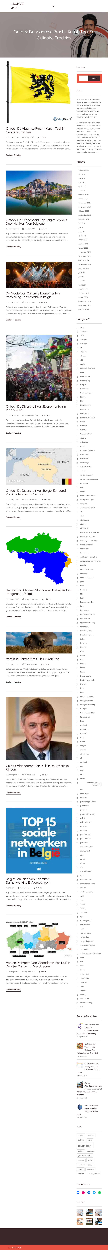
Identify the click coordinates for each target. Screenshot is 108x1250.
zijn (81, 1007)
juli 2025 (81, 223)
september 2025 (84, 215)
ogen (82, 770)
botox (82, 422)
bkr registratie (85, 405)
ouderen (83, 798)
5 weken (83, 344)
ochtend (83, 762)
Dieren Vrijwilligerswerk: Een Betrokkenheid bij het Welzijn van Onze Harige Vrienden (89, 1089)
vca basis (83, 929)
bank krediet (85, 376)
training (83, 908)
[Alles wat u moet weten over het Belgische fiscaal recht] (80, 1107)
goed (82, 582)
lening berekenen (86, 701)
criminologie (84, 463)
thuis (82, 900)
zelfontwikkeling (86, 1003)
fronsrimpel (84, 553)
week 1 (82, 966)
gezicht (83, 565)
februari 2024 (83, 293)
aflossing (83, 352)
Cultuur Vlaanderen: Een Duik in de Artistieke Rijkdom (37, 767)
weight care (84, 974)
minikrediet (84, 725)
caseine (83, 438)
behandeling (85, 381)
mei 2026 (82, 182)
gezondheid (81, 1160)
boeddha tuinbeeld (87, 418)
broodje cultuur (86, 434)
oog (81, 789)
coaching (83, 446)
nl (81, 758)
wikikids (83, 990)
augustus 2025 (83, 219)
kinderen (83, 647)
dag (81, 487)
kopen (82, 668)
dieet (90, 1140)
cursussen (84, 483)
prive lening (84, 826)
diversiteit (84, 1146)
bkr (81, 401)
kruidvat (83, 684)
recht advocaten (86, 847)
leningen (83, 709)
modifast (83, 733)
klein (82, 651)
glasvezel (83, 573)
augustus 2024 (83, 269)
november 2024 (84, 256)
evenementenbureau (88, 536)
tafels (82, 896)
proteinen (84, 843)
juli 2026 (81, 174)
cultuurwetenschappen (89, 479)
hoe (81, 598)
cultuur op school (86, 475)
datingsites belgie (87, 500)
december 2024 (84, 252)
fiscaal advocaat (86, 545)
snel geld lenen (86, 871)
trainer (82, 904)
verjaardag (84, 937)
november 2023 (84, 305)
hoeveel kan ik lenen (87, 602)
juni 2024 (81, 277)
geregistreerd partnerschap (90, 561)
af (81, 348)
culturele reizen (86, 467)
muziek (83, 750)
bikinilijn (83, 397)
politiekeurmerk (86, 822)
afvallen (83, 356)
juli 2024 (81, 273)
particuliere (84, 806)
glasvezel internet (87, 578)
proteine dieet (85, 834)
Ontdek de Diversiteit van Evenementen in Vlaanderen (36, 408)
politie (82, 818)
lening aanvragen (86, 696)
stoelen (83, 888)
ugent (82, 917)
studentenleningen (87, 892)
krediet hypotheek (87, 680)
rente (82, 855)
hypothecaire (85, 618)
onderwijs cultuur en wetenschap (94, 784)
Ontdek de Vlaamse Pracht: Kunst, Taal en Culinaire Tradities (35, 130)
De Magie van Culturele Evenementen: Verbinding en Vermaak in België (33, 295)
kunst (82, 688)
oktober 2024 (83, 260)
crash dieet (84, 454)
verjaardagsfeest (86, 941)
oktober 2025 (83, 211)
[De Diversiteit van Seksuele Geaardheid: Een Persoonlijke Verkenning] (80, 1026)
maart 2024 (82, 289)
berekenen (84, 389)
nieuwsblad (84, 754)
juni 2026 (81, 178)
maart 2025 (82, 240)
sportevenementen (87, 884)
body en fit (84, 413)
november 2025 (84, 207)
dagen (82, 491)
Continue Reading (13, 155)
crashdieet (84, 458)
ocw (82, 766)
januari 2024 (83, 297)
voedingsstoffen (93, 1173)
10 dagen (83, 331)
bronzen (83, 430)
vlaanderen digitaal (87, 945)
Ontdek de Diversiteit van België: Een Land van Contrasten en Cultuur (36, 492)
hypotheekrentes (86, 635)
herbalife (83, 590)
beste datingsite (86, 393)
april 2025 (82, 236)
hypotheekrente (86, 631)
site (81, 867)
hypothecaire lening (87, 623)
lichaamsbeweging (85, 1165)
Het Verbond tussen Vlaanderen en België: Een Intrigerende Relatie (38, 592)
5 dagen (83, 339)
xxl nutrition (84, 999)
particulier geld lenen (88, 802)
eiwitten (83, 524)
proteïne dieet (85, 839)
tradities (81, 1173)
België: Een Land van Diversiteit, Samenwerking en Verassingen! (28, 880)
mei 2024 (82, 281)
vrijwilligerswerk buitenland (90, 953)
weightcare (84, 978)
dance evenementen (88, 495)
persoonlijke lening (87, 814)
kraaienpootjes (86, 676)
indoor (82, 639)
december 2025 (84, 203)
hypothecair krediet (87, 614)
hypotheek (84, 627)
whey (82, 986)
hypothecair (84, 610)
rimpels (83, 859)
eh (81, 512)
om (81, 774)
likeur (82, 721)
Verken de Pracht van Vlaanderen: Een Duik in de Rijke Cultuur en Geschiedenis (38, 964)
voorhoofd (84, 949)
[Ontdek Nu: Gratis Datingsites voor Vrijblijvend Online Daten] (80, 1065)
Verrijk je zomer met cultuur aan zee (32, 659)
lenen (82, 692)
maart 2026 (82, 191)
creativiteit (91, 1135)
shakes (82, 863)
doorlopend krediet (87, 508)
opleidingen (84, 793)
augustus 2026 (83, 170)
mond (82, 742)
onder (82, 778)
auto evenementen (87, 368)
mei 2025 (82, 232)
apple (82, 364)
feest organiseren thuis (88, 541)
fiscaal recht (84, 549)
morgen (83, 746)
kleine (82, 655)
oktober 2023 (83, 309)
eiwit (82, 516)
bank (82, 372)
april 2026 (82, 186)
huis (81, 606)
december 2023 (84, 301)
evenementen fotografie (89, 532)
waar (82, 957)
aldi (81, 360)
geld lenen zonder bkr (88, 557)
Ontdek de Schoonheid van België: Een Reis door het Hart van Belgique (36, 221)
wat (81, 962)
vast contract (85, 925)
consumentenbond (87, 450)
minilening (84, 729)
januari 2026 (83, 199)
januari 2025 (83, 248)
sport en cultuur (86, 880)
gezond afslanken (87, 569)
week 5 (83, 970)
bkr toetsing (84, 409)
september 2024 (84, 264)
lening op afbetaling (87, 705)
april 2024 (82, 285)
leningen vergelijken (87, 713)
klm (81, 660)
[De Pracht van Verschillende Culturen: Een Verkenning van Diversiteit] (80, 1046)
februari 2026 (83, 195)
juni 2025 (81, 227)
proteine (83, 830)
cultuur (82, 471)
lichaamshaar (85, 717)
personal (83, 810)
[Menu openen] (53, 6)
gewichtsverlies (85, 1155)
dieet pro (83, 504)
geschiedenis (90, 1151)
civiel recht (84, 442)
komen (82, 664)
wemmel (83, 982)
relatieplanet (85, 851)
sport (82, 875)
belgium (11, 888)
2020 (82, 335)
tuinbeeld (83, 912)
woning (83, 994)
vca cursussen (85, 933)
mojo (82, 737)
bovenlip (83, 426)
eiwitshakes (84, 520)
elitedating (84, 528)
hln (81, 594)
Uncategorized (13, 137)
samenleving (90, 1169)
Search (94, 78)
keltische (83, 643)
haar (82, 586)
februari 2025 (83, 244)
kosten (82, 672)
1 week (82, 327)
